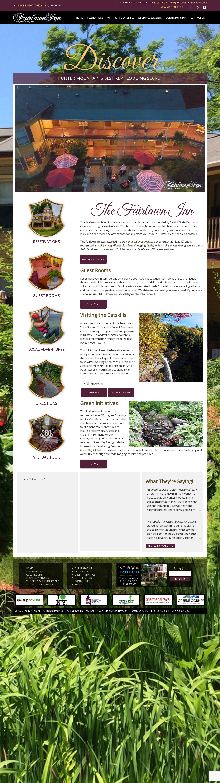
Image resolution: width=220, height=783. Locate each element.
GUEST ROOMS (34, 574)
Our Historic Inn (176, 17)
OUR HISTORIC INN (85, 568)
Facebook (191, 6)
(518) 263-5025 (159, 2)
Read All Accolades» (160, 546)
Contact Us (197, 17)
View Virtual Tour (172, 7)
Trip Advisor (128, 249)
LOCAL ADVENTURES (37, 577)
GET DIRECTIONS (84, 577)
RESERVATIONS (34, 571)
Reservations (95, 17)
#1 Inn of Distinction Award (138, 241)
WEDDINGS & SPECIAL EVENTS (42, 581)
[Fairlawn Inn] (37, 17)
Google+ (198, 6)
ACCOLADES (81, 571)
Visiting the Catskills (120, 17)
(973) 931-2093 (178, 2)
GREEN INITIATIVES (85, 574)
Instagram (204, 6)
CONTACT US (82, 581)
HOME (29, 568)
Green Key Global (110, 245)
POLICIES (80, 584)
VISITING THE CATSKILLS (39, 584)
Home (79, 17)
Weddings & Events (150, 17)
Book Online (199, 2)
